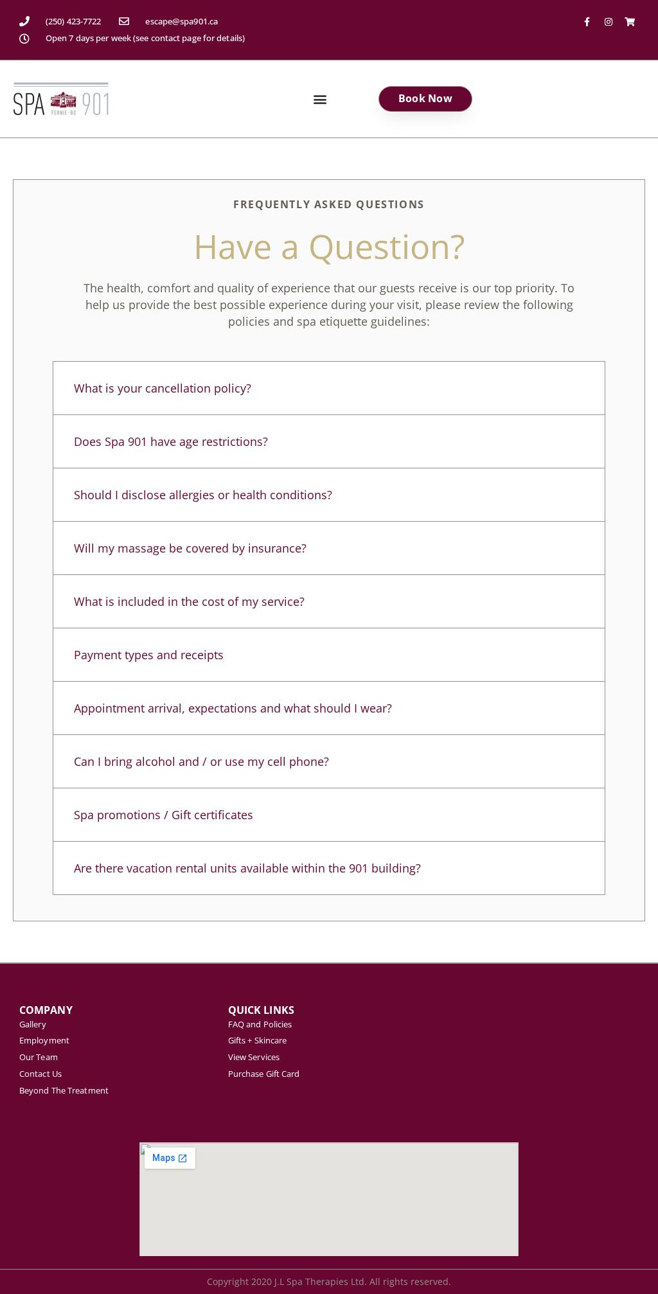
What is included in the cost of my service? (189, 601)
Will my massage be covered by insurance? (190, 548)
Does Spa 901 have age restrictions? (171, 441)
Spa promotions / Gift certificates (163, 814)
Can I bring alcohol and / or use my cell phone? (201, 761)
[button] (319, 98)
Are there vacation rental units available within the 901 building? (247, 868)
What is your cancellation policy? (162, 388)
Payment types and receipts (149, 654)
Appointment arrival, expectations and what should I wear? (233, 708)
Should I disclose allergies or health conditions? (203, 494)
